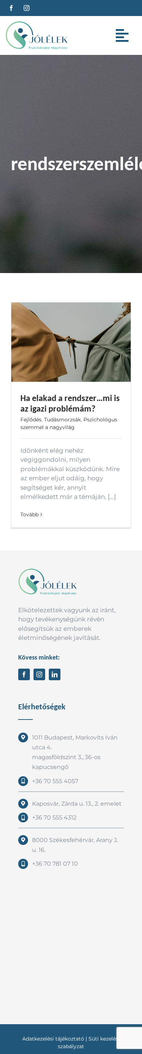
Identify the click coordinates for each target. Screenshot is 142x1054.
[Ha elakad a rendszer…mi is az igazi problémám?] (71, 342)
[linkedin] (54, 674)
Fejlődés (31, 419)
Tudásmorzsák (62, 419)
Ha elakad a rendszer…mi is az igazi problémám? (70, 403)
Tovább (29, 514)
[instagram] (26, 8)
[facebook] (11, 8)
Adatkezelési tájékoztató (53, 1038)
